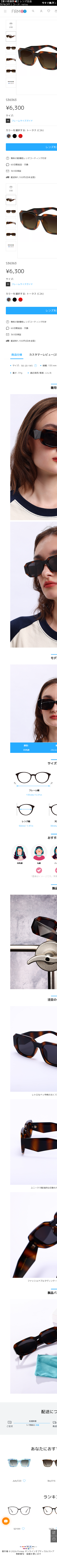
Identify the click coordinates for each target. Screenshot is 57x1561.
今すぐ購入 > (49, 2)
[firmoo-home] (19, 11)
